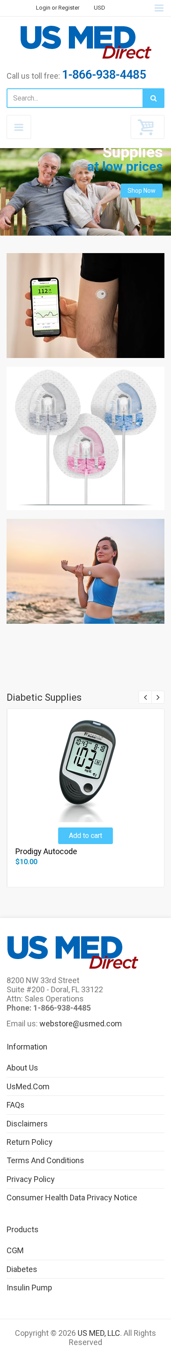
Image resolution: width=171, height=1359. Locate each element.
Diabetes (22, 1269)
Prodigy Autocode (46, 851)
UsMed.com (28, 1086)
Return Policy (30, 1142)
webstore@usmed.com (80, 1023)
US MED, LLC (99, 1333)
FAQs (16, 1104)
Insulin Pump (29, 1287)
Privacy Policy (31, 1179)
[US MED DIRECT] (85, 42)
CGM (15, 1250)
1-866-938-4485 (104, 75)
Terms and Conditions (45, 1160)
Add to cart (85, 835)
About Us (22, 1067)
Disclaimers (27, 1123)
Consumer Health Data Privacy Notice (72, 1197)
